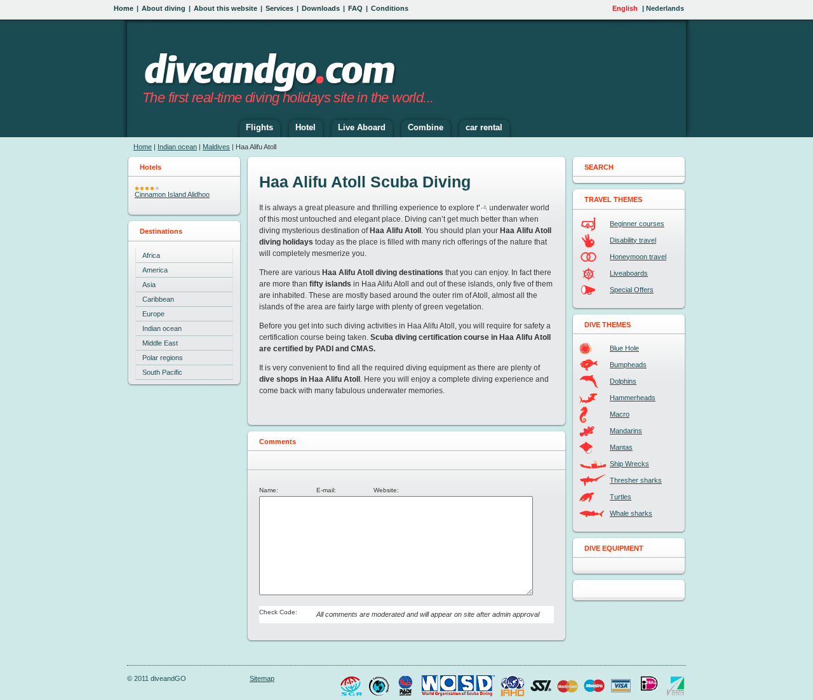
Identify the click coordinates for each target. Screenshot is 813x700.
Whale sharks (631, 513)
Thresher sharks (636, 480)
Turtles (620, 497)
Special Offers (632, 289)
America (155, 270)
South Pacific (162, 372)
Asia (149, 284)
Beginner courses (637, 223)
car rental (484, 127)
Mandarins (626, 430)
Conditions (389, 8)
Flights (259, 127)
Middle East (160, 343)
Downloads (321, 8)
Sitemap (262, 678)
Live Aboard (362, 127)
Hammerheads (632, 397)
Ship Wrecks (629, 464)
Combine (425, 127)
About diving (163, 8)
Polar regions (162, 357)
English (625, 8)
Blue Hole (624, 348)
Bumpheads (628, 364)
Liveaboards (629, 273)
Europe (153, 314)
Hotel (305, 127)
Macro (619, 414)
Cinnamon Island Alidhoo (172, 194)
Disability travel (633, 240)
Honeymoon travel (638, 256)
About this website (225, 8)
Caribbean (158, 299)
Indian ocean (177, 147)
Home (123, 8)
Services (279, 8)
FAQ (355, 8)
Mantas (621, 447)
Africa (151, 255)
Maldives (216, 147)
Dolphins (623, 381)
